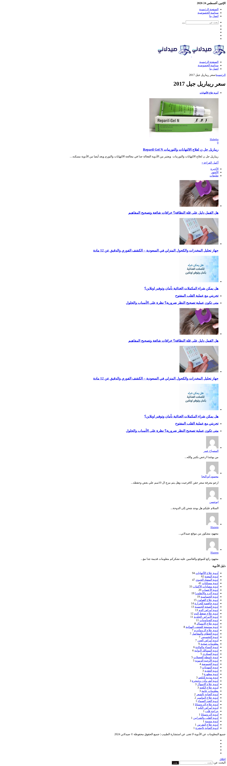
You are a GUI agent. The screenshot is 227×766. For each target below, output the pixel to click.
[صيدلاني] (191, 55)
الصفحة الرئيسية (208, 9)
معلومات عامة (209, 690)
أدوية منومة (211, 721)
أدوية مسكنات (210, 583)
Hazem (214, 527)
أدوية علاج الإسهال (207, 684)
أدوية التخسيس (209, 637)
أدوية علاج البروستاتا (206, 704)
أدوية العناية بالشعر (207, 694)
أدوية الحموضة (210, 663)
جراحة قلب (211, 711)
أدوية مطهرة (211, 674)
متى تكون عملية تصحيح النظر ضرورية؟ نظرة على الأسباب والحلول (172, 303)
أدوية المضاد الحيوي (207, 579)
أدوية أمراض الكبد (208, 707)
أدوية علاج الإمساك (207, 623)
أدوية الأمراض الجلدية (206, 616)
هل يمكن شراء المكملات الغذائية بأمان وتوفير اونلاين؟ (181, 288)
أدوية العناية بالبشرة (206, 727)
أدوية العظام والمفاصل (205, 633)
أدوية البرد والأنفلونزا (206, 593)
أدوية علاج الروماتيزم (206, 630)
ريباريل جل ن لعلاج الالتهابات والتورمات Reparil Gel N (180, 149)
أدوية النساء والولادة (206, 647)
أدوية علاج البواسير (207, 697)
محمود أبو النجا (209, 476)
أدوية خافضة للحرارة (206, 603)
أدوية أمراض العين (207, 640)
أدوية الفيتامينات (209, 620)
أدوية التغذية (211, 670)
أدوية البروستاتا (209, 714)
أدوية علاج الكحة (209, 687)
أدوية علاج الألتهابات (207, 573)
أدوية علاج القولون (207, 599)
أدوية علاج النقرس (207, 724)
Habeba (214, 139)
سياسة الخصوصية (208, 12)
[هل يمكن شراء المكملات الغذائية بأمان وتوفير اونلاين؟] (198, 281)
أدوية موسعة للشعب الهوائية (202, 626)
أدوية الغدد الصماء (208, 701)
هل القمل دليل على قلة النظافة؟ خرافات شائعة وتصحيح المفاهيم (173, 213)
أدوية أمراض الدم (208, 610)
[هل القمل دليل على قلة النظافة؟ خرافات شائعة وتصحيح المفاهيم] (198, 205)
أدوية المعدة (211, 576)
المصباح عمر (211, 450)
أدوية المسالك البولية (206, 650)
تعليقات (214, 175)
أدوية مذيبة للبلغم (208, 677)
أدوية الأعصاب (210, 589)
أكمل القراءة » (210, 162)
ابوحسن (213, 501)
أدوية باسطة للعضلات (205, 657)
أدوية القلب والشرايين (205, 717)
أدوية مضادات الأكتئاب (205, 586)
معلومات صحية (209, 643)
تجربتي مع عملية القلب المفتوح (196, 295)
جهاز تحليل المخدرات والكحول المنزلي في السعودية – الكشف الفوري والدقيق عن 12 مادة (155, 250)
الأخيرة (214, 168)
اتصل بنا (213, 16)
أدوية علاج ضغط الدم (206, 613)
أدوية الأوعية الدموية (206, 660)
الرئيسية (221, 74)
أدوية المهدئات (210, 667)
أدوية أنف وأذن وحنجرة (205, 680)
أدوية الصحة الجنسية (206, 606)
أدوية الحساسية (209, 596)
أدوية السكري (210, 653)
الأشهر (214, 172)
